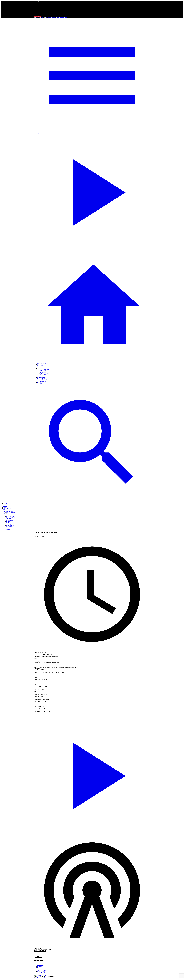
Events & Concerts (42, 365)
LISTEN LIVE (37, 16)
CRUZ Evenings (44, 373)
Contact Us (40, 382)
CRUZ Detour (43, 374)
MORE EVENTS (38, 960)
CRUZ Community (45, 367)
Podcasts (42, 376)
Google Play (43, 381)
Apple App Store (44, 380)
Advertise (42, 383)
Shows (39, 368)
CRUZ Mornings (44, 369)
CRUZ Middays (44, 371)
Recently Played (41, 363)
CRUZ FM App (41, 378)
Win (38, 364)
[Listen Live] (92, 775)
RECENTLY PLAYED (40, 951)
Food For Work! (41, 377)
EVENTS (38, 957)
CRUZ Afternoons (44, 372)
